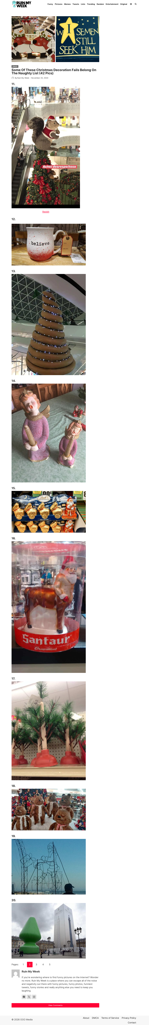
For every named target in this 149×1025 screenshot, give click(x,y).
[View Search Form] (135, 4)
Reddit (45, 211)
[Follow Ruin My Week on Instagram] (34, 997)
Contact (132, 1022)
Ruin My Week (23, 78)
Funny (50, 4)
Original (123, 4)
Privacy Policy (129, 1018)
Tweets (75, 4)
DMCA (95, 1018)
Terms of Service (110, 1018)
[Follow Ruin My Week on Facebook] (24, 997)
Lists (83, 4)
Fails (15, 66)
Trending (91, 4)
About (86, 1018)
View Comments (55, 1005)
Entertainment (112, 4)
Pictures (58, 4)
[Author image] (13, 78)
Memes (67, 4)
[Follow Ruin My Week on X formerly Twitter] (29, 997)
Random (100, 4)
